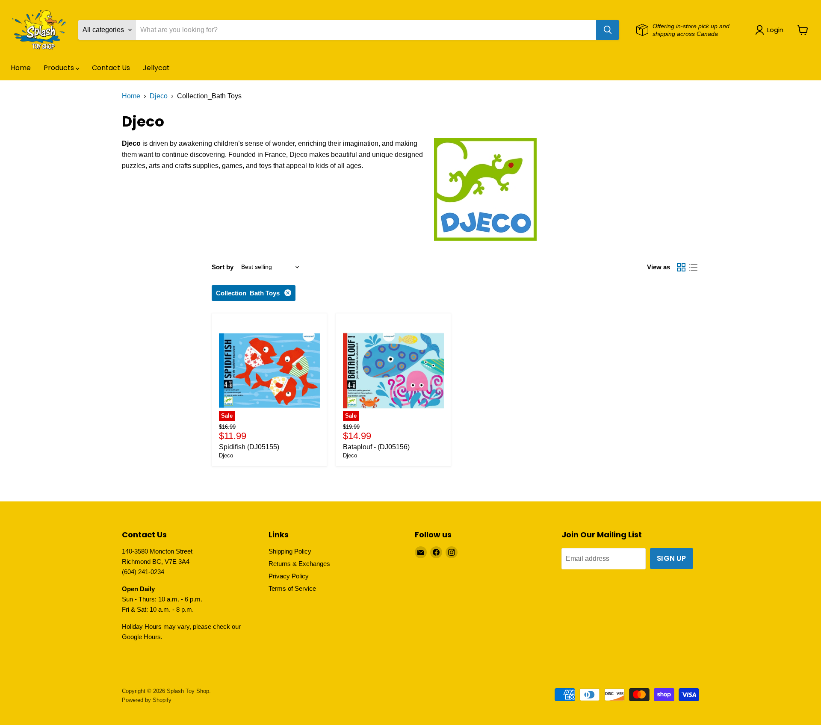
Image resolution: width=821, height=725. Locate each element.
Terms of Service (292, 588)
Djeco (159, 96)
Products (60, 68)
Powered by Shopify (146, 700)
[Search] (607, 30)
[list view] (693, 267)
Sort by (222, 267)
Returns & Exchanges (299, 563)
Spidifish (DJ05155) (249, 447)
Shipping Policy (290, 551)
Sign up (671, 558)
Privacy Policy (289, 576)
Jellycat (156, 68)
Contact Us (111, 68)
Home (21, 68)
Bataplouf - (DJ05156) (376, 447)
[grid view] (681, 267)
